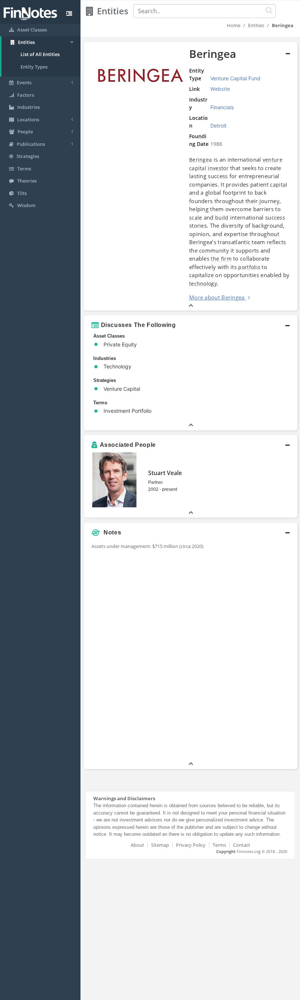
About (137, 845)
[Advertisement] (260, 650)
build (222, 217)
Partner (155, 482)
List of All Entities (40, 54)
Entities (256, 25)
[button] (190, 176)
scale (195, 217)
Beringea (200, 159)
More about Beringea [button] (217, 297)
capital (278, 184)
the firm (221, 258)
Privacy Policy (191, 845)
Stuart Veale (165, 473)
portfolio (249, 267)
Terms (219, 845)
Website (220, 88)
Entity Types (34, 66)
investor (218, 168)
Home (233, 25)
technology (203, 283)
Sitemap (160, 845)
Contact (241, 845)
